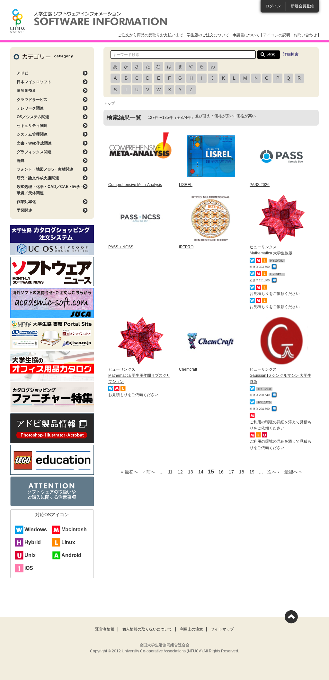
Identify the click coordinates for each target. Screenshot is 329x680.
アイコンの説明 (276, 35)
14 (200, 471)
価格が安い (224, 116)
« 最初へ (129, 471)
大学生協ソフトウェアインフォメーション (88, 21)
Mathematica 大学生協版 (271, 253)
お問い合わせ (305, 35)
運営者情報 (104, 629)
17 (231, 471)
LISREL (185, 184)
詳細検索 (290, 54)
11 (170, 471)
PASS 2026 (260, 184)
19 (251, 471)
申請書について (246, 35)
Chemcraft (188, 369)
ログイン (273, 6)
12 (180, 471)
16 (221, 471)
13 (190, 471)
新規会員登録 (302, 6)
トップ (109, 103)
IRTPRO (186, 247)
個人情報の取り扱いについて (147, 629)
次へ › (273, 471)
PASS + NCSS (120, 247)
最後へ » (293, 471)
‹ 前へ (149, 471)
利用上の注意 (191, 629)
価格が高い (246, 116)
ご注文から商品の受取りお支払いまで (150, 35)
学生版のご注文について (208, 35)
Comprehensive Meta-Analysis (135, 184)
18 (241, 471)
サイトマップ (222, 629)
